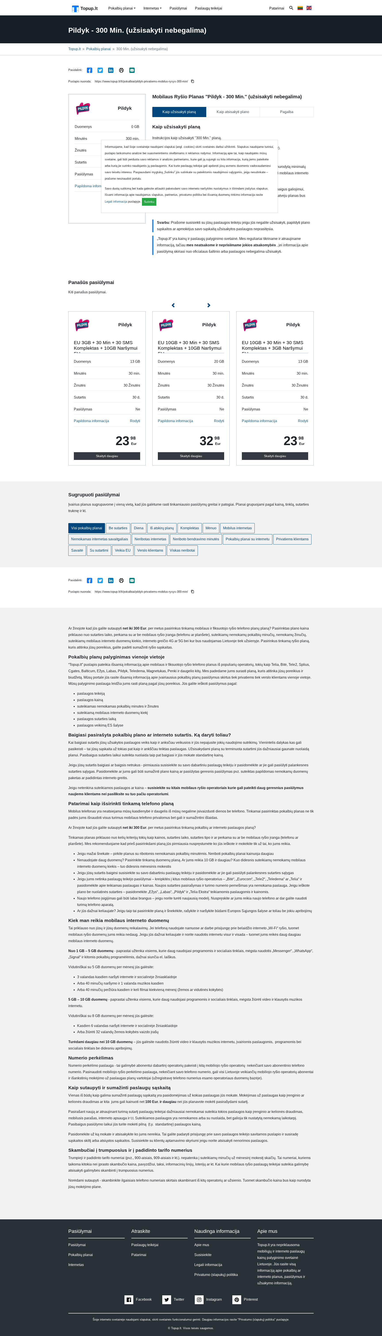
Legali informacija (116, 201)
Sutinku (149, 201)
